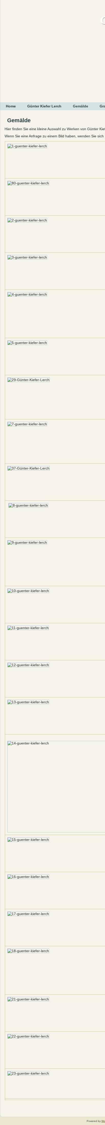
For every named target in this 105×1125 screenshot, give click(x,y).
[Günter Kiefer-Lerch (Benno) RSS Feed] (6, 1111)
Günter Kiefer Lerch (44, 106)
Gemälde (80, 106)
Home (11, 106)
